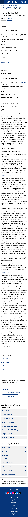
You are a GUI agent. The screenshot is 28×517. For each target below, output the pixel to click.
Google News (5, 369)
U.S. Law (7, 5)
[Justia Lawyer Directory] (22, 493)
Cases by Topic (7, 415)
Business (5, 455)
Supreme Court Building (10, 430)
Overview (3, 18)
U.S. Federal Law (7, 463)
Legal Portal (14, 500)
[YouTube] (8, 493)
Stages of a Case (7, 434)
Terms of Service (14, 508)
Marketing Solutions (8, 474)
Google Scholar (5, 359)
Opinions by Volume (17, 7)
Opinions (9, 18)
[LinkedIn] (6, 493)
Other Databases (7, 470)
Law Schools (6, 459)
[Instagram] (13, 493)
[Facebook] (11, 493)
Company (14, 502)
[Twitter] (20, 493)
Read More (4, 62)
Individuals (5, 451)
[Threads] (15, 493)
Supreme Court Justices (9, 426)
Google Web (4, 365)
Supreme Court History (9, 422)
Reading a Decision (8, 437)
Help (14, 505)
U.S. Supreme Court (6, 7)
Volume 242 (4, 8)
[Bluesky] (17, 493)
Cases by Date (6, 411)
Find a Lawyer (6, 447)
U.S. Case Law (13, 5)
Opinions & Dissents (7, 73)
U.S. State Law (6, 466)
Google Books (5, 362)
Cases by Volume (7, 418)
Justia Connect (14, 497)
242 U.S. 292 (4, 100)
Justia (2, 5)
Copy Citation (10, 396)
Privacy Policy (14, 511)
